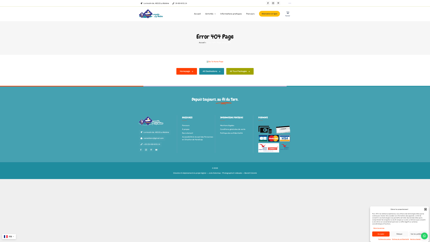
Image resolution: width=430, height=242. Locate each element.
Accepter (381, 234)
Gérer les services (378, 228)
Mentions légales (415, 239)
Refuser (399, 234)
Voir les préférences (418, 234)
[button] (425, 209)
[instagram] (273, 3)
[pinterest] (278, 3)
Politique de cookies (384, 239)
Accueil (202, 42)
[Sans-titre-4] (151, 10)
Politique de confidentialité (400, 239)
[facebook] (268, 3)
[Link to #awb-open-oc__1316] (289, 3)
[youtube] (156, 150)
